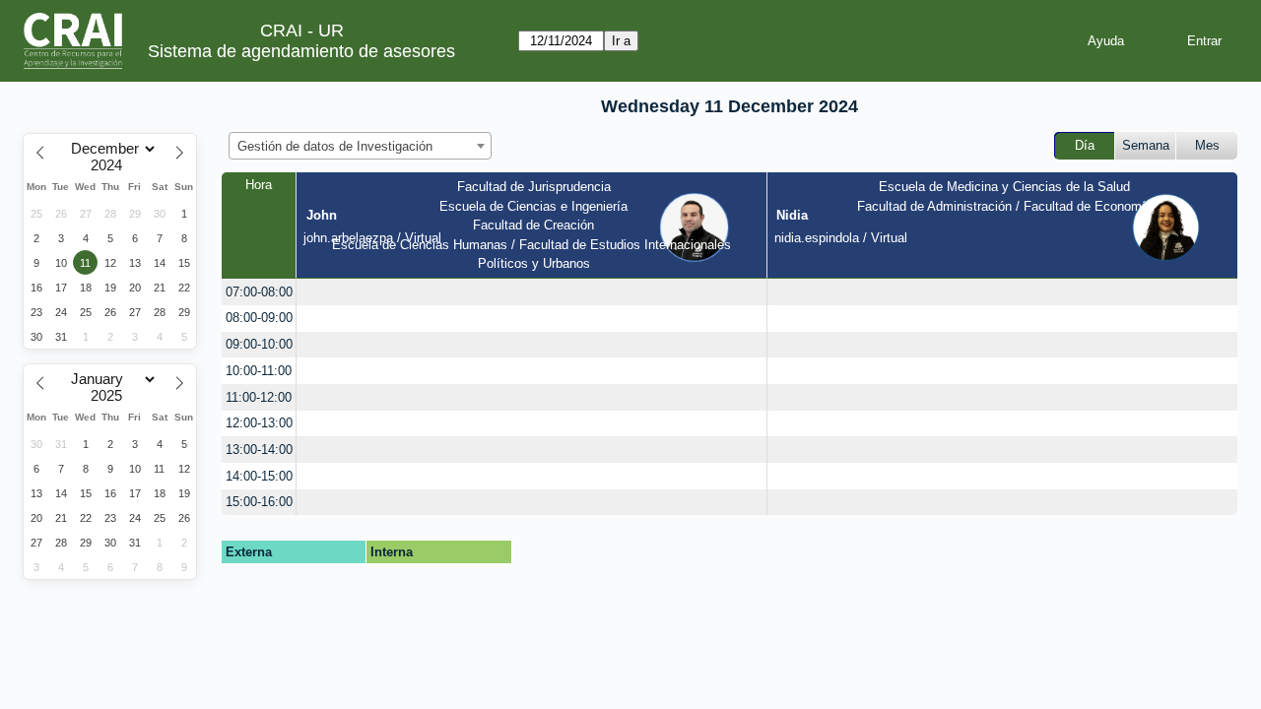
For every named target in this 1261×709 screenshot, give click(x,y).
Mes (1207, 145)
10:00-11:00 (259, 370)
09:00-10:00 (259, 344)
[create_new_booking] (531, 292)
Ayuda (1106, 40)
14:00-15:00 (259, 476)
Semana (1145, 145)
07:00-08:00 (259, 292)
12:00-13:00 (259, 423)
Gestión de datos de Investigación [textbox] (334, 146)
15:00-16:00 (259, 501)
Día (1085, 145)
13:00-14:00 (259, 449)
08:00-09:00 (259, 317)
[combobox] (360, 146)
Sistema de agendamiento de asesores (301, 51)
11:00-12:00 (259, 397)
